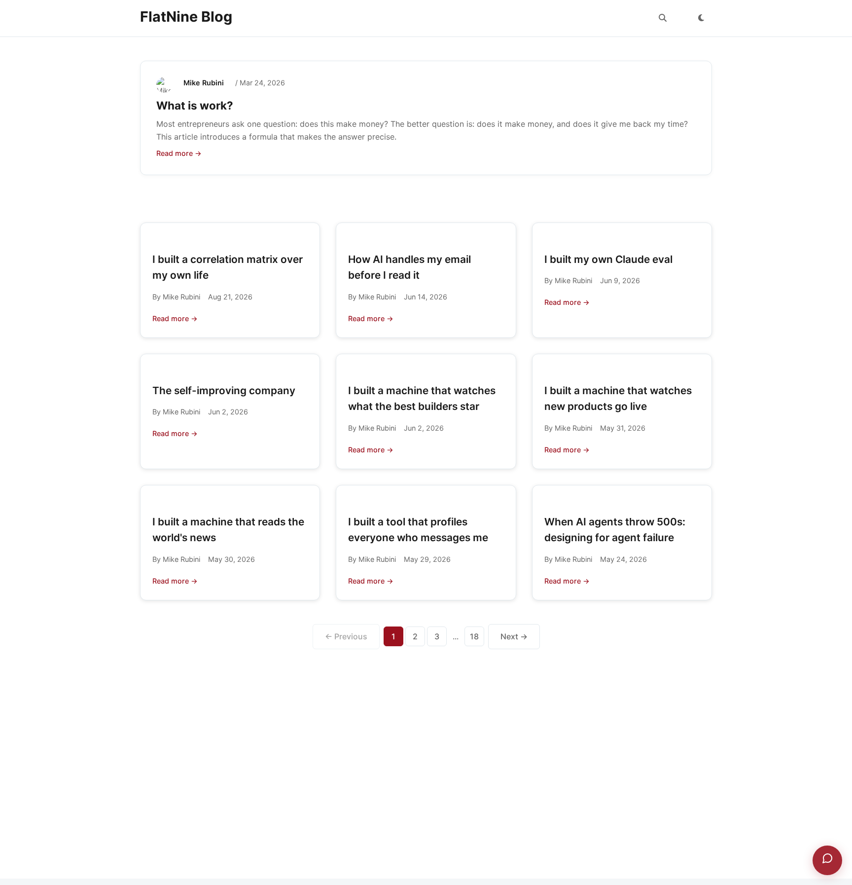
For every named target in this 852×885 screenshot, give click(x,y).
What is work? (194, 105)
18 (474, 636)
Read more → (179, 153)
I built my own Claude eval (608, 259)
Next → (514, 636)
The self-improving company (223, 390)
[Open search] (662, 18)
